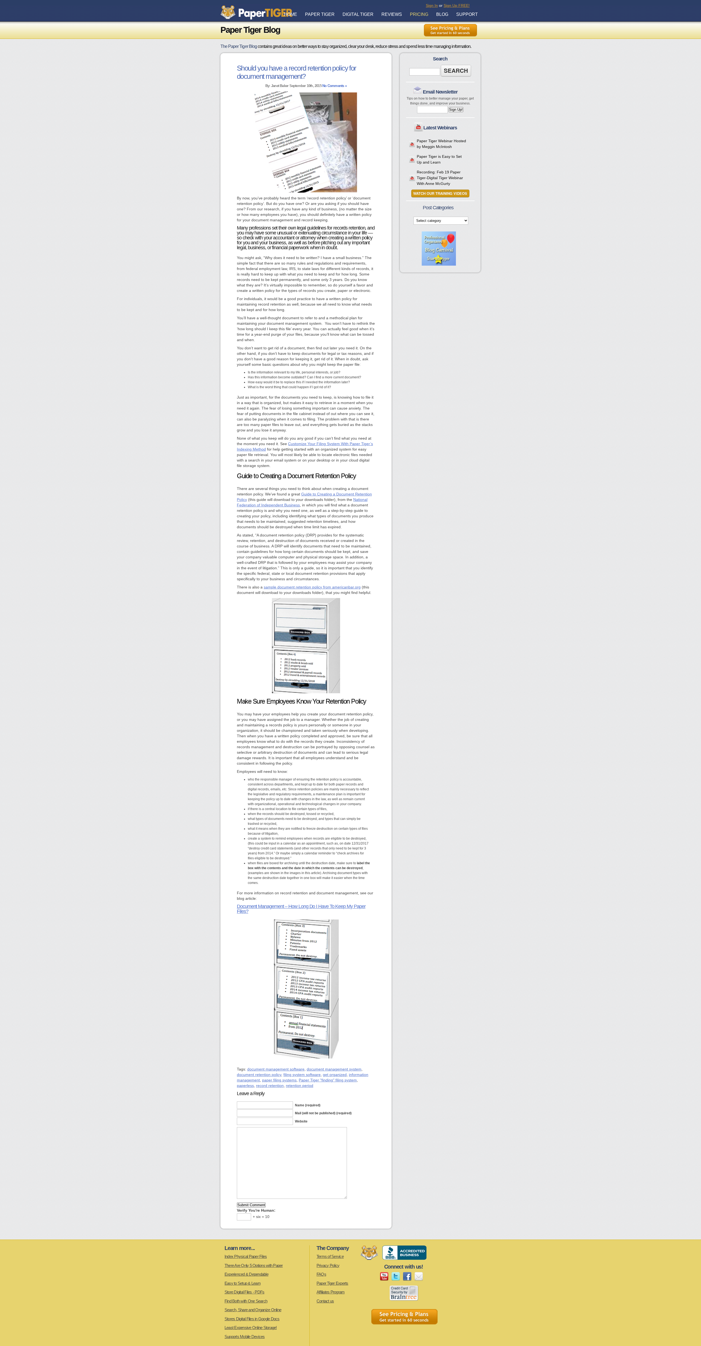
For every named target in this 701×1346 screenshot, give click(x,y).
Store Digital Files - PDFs (245, 1292)
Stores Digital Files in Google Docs (252, 1318)
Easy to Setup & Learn (242, 1283)
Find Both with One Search (246, 1301)
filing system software (302, 1074)
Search (456, 71)
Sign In (432, 5)
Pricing (419, 14)
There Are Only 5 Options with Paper (254, 1265)
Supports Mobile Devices (245, 1336)
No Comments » (334, 86)
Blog (442, 14)
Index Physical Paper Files (246, 1256)
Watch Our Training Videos (440, 193)
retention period (299, 1085)
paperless (245, 1085)
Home (290, 14)
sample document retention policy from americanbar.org (312, 587)
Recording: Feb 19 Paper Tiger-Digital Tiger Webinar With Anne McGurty (440, 178)
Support (467, 14)
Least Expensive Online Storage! (251, 1327)
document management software (275, 1069)
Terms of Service (330, 1256)
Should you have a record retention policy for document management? (296, 72)
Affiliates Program (331, 1292)
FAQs (321, 1274)
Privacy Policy (328, 1265)
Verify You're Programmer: (256, 1210)
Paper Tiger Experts (332, 1283)
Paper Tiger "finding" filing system (328, 1080)
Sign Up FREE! (457, 5)
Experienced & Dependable (246, 1274)
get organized (335, 1074)
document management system (334, 1069)
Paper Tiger (320, 14)
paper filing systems (279, 1080)
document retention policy (259, 1074)
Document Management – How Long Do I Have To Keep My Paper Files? (301, 909)
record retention (270, 1085)
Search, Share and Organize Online (253, 1309)
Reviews (391, 14)
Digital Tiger (358, 14)
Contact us (325, 1301)
